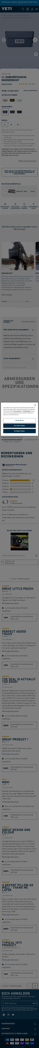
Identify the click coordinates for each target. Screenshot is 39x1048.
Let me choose (19, 420)
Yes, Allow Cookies (19, 425)
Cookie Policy (27, 411)
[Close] (35, 405)
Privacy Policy (17, 411)
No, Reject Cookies (19, 431)
